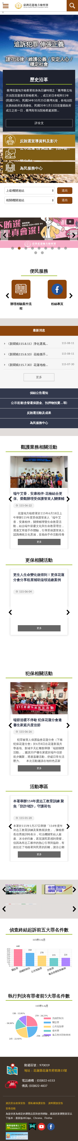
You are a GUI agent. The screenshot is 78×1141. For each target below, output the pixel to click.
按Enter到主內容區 (14, 3)
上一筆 (10, 499)
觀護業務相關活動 (39, 447)
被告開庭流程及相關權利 (42, 252)
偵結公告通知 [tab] (39, 392)
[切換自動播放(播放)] (70, 221)
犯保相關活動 (39, 673)
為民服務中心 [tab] (39, 422)
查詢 (72, 5)
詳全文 (39, 123)
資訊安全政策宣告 (15, 1103)
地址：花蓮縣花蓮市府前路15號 (45, 1070)
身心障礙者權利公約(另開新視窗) (39, 248)
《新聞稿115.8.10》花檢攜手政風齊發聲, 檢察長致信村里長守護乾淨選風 (28, 354)
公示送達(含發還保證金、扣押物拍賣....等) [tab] (39, 402)
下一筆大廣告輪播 (73, 235)
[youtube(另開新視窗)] (41, 1127)
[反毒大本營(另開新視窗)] (57, 909)
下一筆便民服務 (71, 295)
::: (3, 12)
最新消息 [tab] (39, 330)
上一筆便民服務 (7, 295)
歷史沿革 (39, 80)
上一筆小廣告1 (4, 889)
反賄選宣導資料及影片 (39, 141)
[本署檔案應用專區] (21, 889)
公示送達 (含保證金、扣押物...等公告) (45, 154)
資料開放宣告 (55, 1103)
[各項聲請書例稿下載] (57, 889)
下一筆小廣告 (74, 909)
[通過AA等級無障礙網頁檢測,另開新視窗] (16, 1127)
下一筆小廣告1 (74, 889)
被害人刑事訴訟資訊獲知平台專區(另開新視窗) (35, 252)
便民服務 (39, 271)
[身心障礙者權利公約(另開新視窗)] (21, 909)
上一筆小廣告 (4, 909)
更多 (39, 377)
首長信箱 (11, 1108)
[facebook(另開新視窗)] (51, 1127)
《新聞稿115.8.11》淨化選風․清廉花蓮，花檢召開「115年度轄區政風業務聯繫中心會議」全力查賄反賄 (28, 343)
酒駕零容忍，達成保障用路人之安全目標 (65, 248)
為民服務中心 (31, 168)
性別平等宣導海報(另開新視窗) (52, 248)
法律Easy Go (25, 248)
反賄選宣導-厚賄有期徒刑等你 (19, 248)
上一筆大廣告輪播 (4, 235)
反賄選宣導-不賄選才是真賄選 (12, 248)
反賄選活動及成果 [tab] (39, 412)
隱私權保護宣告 (36, 1103)
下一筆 (68, 499)
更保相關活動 (39, 560)
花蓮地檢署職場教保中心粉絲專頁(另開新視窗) (59, 248)
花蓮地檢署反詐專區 (32, 248)
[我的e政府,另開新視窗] (32, 1127)
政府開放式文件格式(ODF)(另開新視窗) (45, 248)
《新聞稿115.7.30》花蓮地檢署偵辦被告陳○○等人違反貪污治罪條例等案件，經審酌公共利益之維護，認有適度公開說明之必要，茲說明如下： (28, 364)
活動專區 (39, 787)
